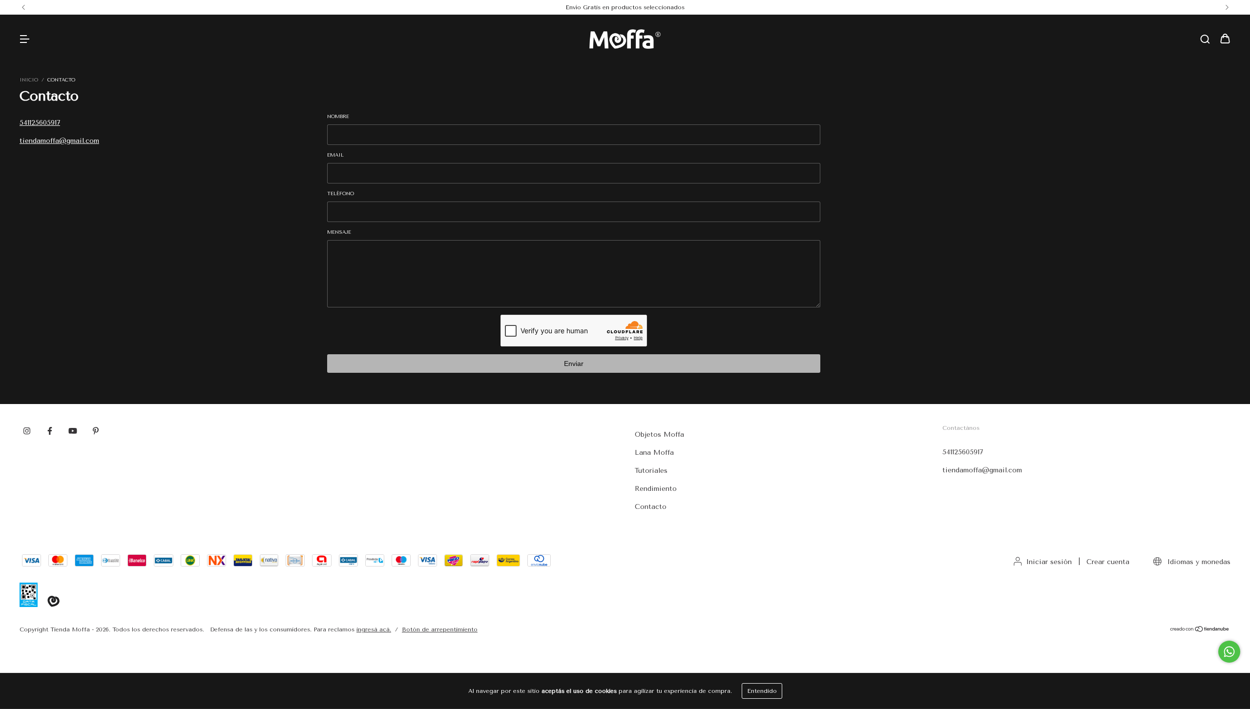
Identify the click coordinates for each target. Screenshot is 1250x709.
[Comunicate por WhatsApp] (1229, 652)
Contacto (651, 507)
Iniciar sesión (1049, 562)
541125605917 (40, 123)
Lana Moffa (654, 452)
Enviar (573, 363)
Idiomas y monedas (1197, 562)
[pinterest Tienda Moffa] (95, 431)
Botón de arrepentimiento (440, 629)
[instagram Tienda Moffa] (27, 431)
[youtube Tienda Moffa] (72, 431)
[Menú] (24, 40)
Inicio (29, 80)
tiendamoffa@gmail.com (59, 141)
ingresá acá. (373, 629)
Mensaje (339, 232)
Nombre (338, 117)
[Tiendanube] (1199, 630)
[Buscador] (1205, 40)
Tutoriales (651, 470)
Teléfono (340, 194)
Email (335, 155)
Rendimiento (656, 489)
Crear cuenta (1107, 562)
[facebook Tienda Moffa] (49, 431)
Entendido (762, 691)
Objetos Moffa (659, 434)
